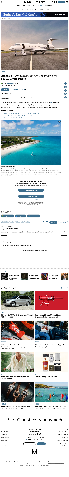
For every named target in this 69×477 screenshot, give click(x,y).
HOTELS (17, 221)
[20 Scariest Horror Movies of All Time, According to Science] (24, 276)
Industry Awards (5, 437)
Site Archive (65, 445)
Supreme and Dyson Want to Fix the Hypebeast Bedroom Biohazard (48, 316)
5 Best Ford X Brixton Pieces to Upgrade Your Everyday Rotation (50, 346)
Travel (9, 18)
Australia (41, 9)
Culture (40, 5)
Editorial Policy (64, 429)
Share (5, 89)
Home (2, 18)
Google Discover (8, 216)
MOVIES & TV (31, 274)
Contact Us (4, 443)
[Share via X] (66, 62)
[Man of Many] (34, 451)
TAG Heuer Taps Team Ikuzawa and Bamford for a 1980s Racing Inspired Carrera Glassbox (14, 347)
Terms (31, 202)
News (18, 5)
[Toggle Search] (52, 2)
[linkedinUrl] (50, 419)
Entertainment (48, 5)
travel (51, 102)
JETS (22, 221)
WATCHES (4, 342)
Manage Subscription (62, 443)
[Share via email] (65, 97)
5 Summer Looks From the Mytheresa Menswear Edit (15, 377)
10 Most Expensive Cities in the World (13, 117)
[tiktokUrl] (29, 419)
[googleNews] (45, 419)
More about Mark (4, 235)
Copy (15, 89)
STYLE (37, 342)
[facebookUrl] (8, 419)
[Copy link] (66, 68)
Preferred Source (34, 216)
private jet (6, 105)
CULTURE (37, 373)
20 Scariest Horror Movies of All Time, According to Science (34, 277)
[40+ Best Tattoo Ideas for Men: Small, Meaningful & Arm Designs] (4, 276)
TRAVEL (3, 72)
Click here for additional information (56, 463)
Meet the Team (4, 434)
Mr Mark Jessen (10, 83)
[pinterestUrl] (60, 419)
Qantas (47, 9)
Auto (34, 5)
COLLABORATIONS (5, 221)
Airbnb (26, 9)
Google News (21, 216)
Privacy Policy (36, 202)
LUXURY (27, 221)
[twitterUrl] (13, 419)
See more (64, 288)
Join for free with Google (32, 190)
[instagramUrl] (18, 419)
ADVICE (10, 274)
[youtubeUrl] (24, 419)
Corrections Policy (63, 431)
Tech (24, 5)
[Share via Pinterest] (66, 65)
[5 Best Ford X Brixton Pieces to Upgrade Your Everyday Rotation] (51, 330)
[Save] (22, 89)
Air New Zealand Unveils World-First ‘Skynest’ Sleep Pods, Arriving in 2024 (22, 113)
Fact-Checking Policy (62, 434)
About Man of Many (64, 235)
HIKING (12, 221)
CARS (3, 312)
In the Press (4, 440)
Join (21, 245)
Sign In (37, 199)
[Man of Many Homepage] (34, 2)
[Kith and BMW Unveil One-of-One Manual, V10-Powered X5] (17, 300)
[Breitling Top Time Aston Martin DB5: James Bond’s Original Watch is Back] (17, 392)
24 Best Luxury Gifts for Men (46, 377)
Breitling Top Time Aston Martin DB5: (15, 407)
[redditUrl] (55, 419)
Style (28, 5)
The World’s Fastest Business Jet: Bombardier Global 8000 (18, 115)
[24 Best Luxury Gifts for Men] (51, 362)
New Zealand (33, 9)
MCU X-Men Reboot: (53, 277)
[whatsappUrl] (39, 419)
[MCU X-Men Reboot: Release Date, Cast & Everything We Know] (44, 276)
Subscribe (61, 2)
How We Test (4, 445)
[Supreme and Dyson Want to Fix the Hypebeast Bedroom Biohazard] (51, 300)
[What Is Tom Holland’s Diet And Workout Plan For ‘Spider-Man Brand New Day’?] (64, 276)
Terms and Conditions (62, 440)
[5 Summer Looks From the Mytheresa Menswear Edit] (17, 362)
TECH (37, 312)
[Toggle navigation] (2, 2)
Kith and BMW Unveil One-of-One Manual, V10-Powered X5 (17, 316)
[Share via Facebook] (66, 60)
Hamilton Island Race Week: (51, 407)
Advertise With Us (5, 431)
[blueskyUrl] (34, 419)
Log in (17, 245)
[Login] (67, 2)
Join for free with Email (31, 196)
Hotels (21, 9)
